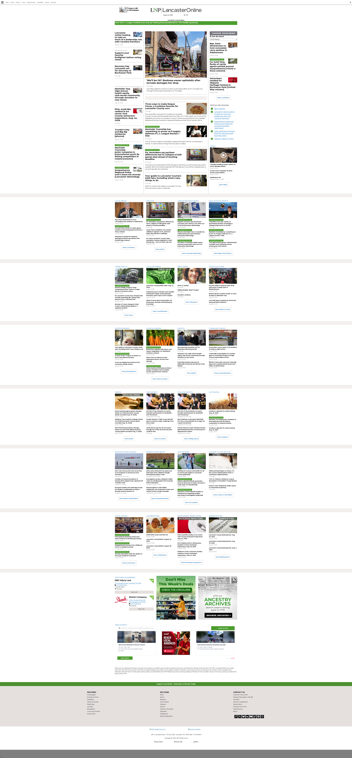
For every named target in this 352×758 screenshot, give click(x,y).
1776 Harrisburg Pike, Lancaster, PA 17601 (128, 583)
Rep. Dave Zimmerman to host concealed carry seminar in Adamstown (218, 48)
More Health (191, 373)
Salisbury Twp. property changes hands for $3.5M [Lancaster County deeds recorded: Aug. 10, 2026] (129, 421)
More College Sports (191, 439)
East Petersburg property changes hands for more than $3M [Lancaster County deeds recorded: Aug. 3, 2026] (128, 429)
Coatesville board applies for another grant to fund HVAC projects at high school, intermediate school (222, 355)
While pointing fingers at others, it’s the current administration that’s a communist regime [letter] (221, 472)
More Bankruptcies (222, 557)
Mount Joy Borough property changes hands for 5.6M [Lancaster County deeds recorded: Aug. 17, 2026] (128, 413)
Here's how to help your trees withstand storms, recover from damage (157, 359)
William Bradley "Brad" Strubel (188, 290)
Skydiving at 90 (215, 177)
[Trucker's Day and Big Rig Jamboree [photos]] (137, 131)
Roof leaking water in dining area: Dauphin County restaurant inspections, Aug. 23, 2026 (189, 545)
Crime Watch (121, 267)
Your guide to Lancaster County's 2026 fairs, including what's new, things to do (163, 178)
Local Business (153, 267)
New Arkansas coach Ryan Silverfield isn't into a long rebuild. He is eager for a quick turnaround (191, 421)
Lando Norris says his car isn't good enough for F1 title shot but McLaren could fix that (159, 429)
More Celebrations (160, 555)
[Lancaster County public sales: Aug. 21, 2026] (160, 276)
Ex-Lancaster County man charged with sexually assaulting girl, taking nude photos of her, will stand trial (129, 297)
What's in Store (216, 267)
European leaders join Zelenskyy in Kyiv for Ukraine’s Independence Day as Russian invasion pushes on (128, 489)
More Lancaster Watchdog (191, 253)
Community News (217, 328)
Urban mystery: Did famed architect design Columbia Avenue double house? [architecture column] (158, 370)
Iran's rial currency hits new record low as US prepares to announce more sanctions (128, 472)
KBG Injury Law (123, 580)
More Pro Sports (160, 439)
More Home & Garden (160, 379)
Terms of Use (178, 741)
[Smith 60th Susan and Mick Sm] (160, 525)
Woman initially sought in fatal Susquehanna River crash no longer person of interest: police (127, 289)
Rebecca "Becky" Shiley (224, 139)
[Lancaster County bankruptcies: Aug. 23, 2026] (223, 525)
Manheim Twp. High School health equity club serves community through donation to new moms (127, 94)
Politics (150, 201)
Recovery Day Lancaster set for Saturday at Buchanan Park (123, 69)
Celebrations (152, 516)
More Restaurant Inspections (191, 562)
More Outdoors (222, 437)
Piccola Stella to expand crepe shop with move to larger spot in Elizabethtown (221, 287)
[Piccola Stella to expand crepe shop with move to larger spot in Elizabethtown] (223, 276)
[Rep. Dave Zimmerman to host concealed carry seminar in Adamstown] (232, 45)
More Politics (160, 249)
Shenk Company (138, 597)
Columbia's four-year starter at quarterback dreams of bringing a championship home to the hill (221, 223)
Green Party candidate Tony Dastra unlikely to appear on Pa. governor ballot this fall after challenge (158, 231)
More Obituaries (191, 302)
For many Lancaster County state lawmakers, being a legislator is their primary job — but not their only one (159, 240)
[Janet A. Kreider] (192, 276)
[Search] (350, 2)
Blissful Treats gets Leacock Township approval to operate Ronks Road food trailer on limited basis (222, 364)
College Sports (185, 392)
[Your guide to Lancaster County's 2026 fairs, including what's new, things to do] (197, 180)
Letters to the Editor (219, 452)
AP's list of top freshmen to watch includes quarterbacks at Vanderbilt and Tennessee (159, 413)
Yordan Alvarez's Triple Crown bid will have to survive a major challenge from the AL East (160, 421)
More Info (134, 592)
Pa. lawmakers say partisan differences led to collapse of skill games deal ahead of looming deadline (163, 155)
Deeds (118, 392)
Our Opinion (183, 452)
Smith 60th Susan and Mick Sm (157, 535)
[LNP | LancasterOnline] (176, 10)
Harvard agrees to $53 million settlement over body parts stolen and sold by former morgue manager (160, 489)
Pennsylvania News (155, 452)
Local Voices (121, 516)
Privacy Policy (158, 741)
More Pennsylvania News (160, 498)
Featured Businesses (125, 577)
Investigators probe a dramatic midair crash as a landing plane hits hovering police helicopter (159, 481)
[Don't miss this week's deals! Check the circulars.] (175, 598)
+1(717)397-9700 (121, 585)
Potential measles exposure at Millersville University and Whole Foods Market (191, 364)
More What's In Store (222, 309)
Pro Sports (151, 392)
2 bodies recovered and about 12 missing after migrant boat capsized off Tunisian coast (129, 481)
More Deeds (129, 439)
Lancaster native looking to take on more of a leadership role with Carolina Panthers (224, 115)
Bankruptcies (215, 516)
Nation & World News (125, 452)
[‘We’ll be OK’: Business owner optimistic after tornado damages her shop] (176, 54)
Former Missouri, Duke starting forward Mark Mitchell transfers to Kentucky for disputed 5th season (191, 429)
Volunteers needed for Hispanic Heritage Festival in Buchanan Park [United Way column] (222, 84)
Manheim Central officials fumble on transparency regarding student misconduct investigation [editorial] (190, 493)
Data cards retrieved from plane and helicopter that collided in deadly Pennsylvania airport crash (159, 472)
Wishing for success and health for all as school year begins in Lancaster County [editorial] (191, 472)
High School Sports (218, 201)
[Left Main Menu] (2, 2)
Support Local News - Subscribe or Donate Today (176, 684)
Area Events (121, 625)
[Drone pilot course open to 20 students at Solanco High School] (223, 338)
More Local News (223, 98)
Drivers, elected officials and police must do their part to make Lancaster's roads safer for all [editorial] (191, 483)
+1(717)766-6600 (136, 604)
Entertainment (122, 328)
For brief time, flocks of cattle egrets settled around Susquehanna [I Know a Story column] (222, 66)
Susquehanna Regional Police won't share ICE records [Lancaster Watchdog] (127, 173)
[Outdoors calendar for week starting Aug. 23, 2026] (223, 401)
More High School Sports (222, 253)
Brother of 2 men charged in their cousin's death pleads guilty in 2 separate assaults (127, 306)
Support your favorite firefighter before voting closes (128, 56)
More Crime (129, 315)
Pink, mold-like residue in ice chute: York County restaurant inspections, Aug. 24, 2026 (126, 115)
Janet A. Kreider (183, 285)
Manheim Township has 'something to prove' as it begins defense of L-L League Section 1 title (162, 132)
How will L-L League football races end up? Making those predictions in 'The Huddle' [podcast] (156, 23)
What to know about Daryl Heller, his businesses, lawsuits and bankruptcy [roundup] (159, 302)
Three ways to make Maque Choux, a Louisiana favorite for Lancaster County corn (161, 106)
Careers (195, 741)
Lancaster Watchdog (188, 201)
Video (213, 146)
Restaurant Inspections (189, 516)
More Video (223, 185)
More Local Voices (128, 563)
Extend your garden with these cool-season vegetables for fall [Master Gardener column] (159, 351)
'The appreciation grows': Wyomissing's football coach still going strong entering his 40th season (223, 244)
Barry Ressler (219, 109)
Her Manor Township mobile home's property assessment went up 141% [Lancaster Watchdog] (190, 244)
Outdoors (214, 392)
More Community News (223, 373)
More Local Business (160, 311)
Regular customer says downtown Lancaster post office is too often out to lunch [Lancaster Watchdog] (191, 223)
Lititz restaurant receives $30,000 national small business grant (224, 133)
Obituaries (183, 267)
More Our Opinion (191, 502)
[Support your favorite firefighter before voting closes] (137, 52)
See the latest (218, 36)
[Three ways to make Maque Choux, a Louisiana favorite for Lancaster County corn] (197, 108)
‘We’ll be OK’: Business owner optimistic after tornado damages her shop (173, 81)
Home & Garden (153, 328)
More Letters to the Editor (222, 495)
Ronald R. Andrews (184, 295)
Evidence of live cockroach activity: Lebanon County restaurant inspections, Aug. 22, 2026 (190, 553)
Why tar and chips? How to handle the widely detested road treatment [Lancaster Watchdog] (191, 233)
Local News (120, 201)
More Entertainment (129, 371)
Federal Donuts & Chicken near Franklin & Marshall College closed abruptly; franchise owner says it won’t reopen (160, 293)
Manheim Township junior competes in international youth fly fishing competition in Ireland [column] (127, 153)
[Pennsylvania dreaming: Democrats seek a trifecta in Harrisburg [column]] (129, 525)
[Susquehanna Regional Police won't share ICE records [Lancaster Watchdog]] (137, 169)
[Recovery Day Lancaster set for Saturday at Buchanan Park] (137, 67)
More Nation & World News (128, 498)
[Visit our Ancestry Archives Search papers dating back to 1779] (217, 598)
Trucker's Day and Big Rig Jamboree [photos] (122, 133)
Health (181, 328)
